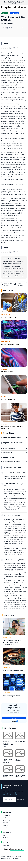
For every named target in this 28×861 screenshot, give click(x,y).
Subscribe (14, 718)
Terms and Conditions (13, 858)
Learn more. (14, 3)
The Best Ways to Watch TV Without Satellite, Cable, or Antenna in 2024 (12, 642)
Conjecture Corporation (17, 856)
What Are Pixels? (7, 372)
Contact (5, 838)
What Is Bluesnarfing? (8, 399)
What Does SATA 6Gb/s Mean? (13, 670)
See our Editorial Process (9, 284)
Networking (5, 314)
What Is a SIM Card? (19, 741)
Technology (7, 637)
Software (6, 693)
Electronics (6, 818)
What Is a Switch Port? (8, 317)
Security (4, 396)
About (4, 835)
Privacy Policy (4, 858)
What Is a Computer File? (11, 696)
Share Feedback (20, 284)
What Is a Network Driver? (10, 344)
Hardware (4, 369)
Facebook (6, 845)
